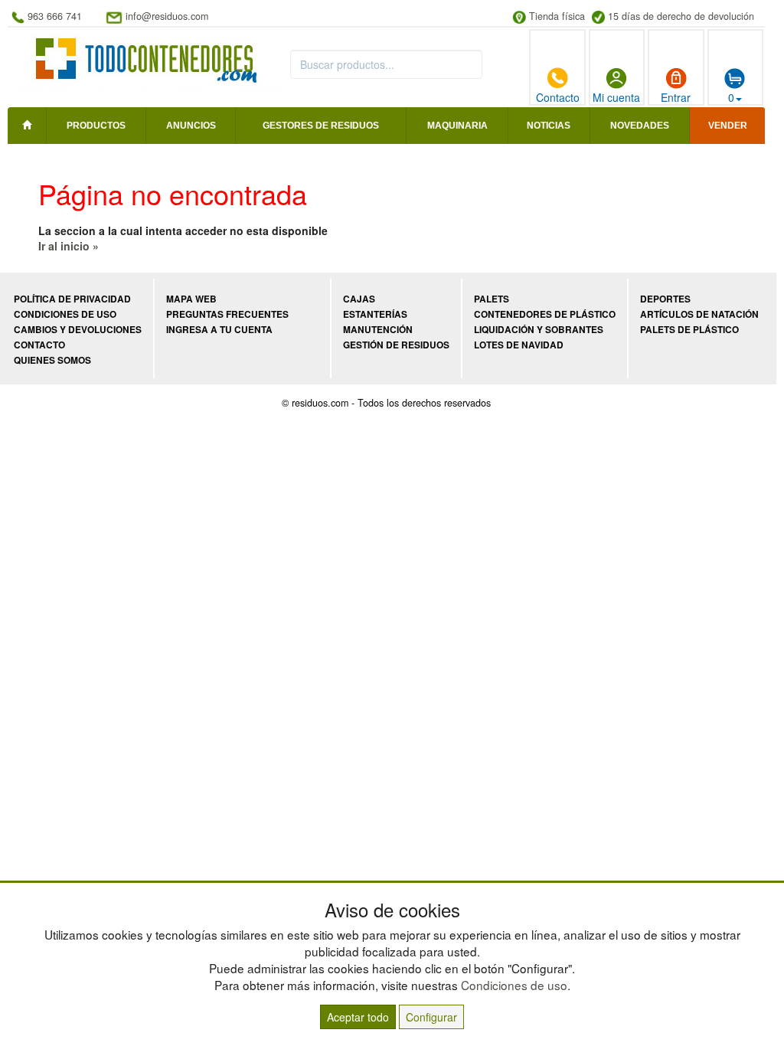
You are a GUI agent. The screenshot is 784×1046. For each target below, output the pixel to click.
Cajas (359, 299)
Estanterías (375, 314)
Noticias (548, 125)
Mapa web (191, 299)
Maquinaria (457, 125)
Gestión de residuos (396, 344)
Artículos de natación (699, 314)
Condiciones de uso (65, 314)
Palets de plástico (689, 329)
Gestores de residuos (321, 125)
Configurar (431, 1017)
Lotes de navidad (519, 344)
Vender (727, 125)
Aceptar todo (358, 1017)
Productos (96, 125)
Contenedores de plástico (545, 314)
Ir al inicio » (68, 245)
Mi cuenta (616, 97)
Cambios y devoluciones (78, 329)
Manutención (378, 329)
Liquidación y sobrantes (538, 329)
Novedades (639, 125)
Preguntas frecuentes (227, 314)
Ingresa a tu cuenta (219, 329)
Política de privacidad (72, 299)
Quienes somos (52, 360)
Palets (491, 299)
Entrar (676, 97)
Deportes (665, 299)
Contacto (558, 97)
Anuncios (191, 125)
